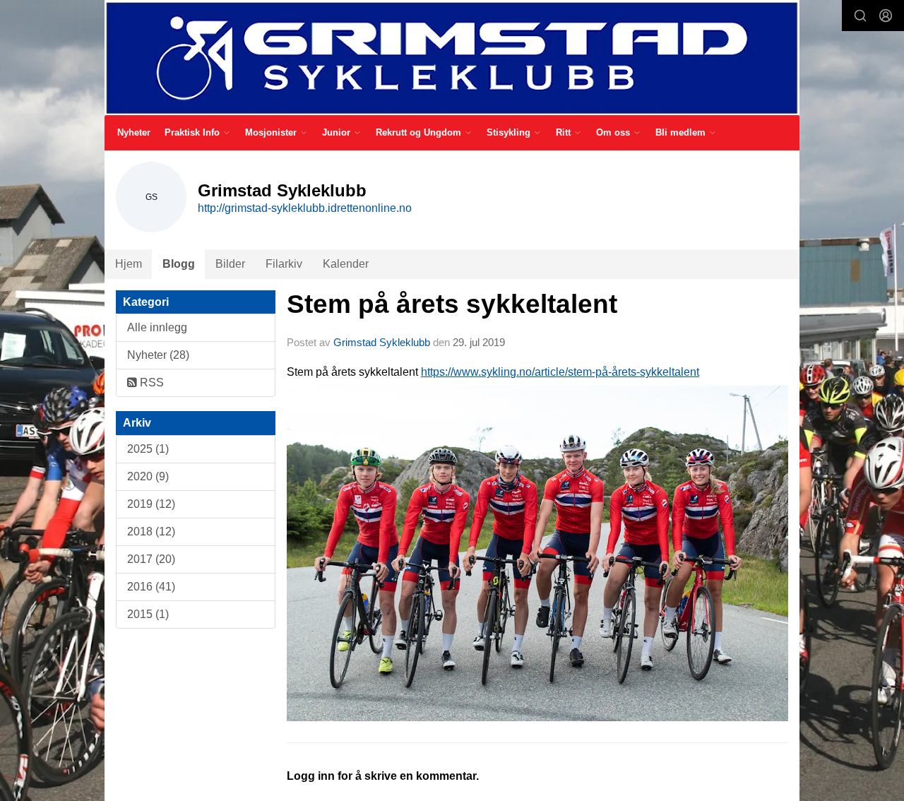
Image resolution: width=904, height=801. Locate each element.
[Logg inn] (885, 15)
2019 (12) (151, 504)
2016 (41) (151, 587)
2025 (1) (148, 449)
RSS (150, 382)
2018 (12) (151, 532)
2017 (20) (151, 559)
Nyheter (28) (158, 355)
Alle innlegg (157, 327)
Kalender (346, 264)
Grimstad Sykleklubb (381, 342)
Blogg (178, 264)
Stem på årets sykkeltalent (452, 304)
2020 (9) (148, 476)
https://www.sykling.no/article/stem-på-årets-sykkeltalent (560, 372)
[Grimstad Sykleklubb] (452, 57)
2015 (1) (148, 614)
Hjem (128, 264)
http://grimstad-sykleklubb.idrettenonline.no (305, 208)
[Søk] (860, 15)
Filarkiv (284, 264)
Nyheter (133, 132)
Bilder (230, 264)
